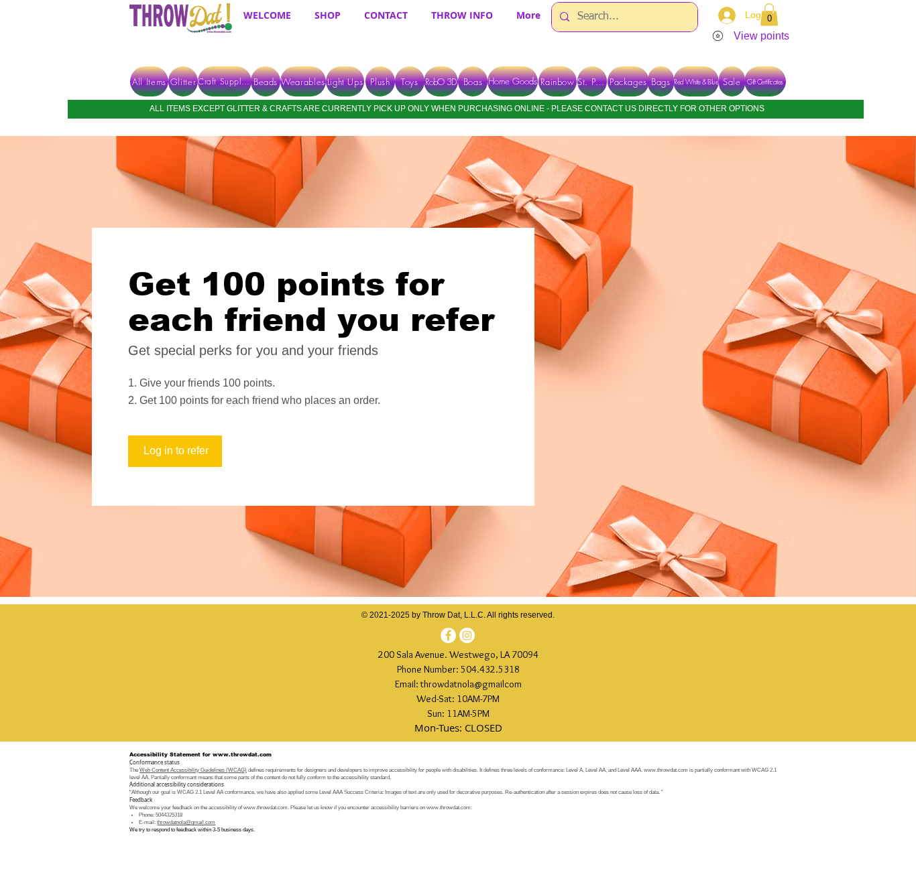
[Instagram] (467, 635)
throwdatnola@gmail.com (186, 822)
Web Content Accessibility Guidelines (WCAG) (193, 770)
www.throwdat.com (242, 755)
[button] (769, 14)
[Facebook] (448, 635)
